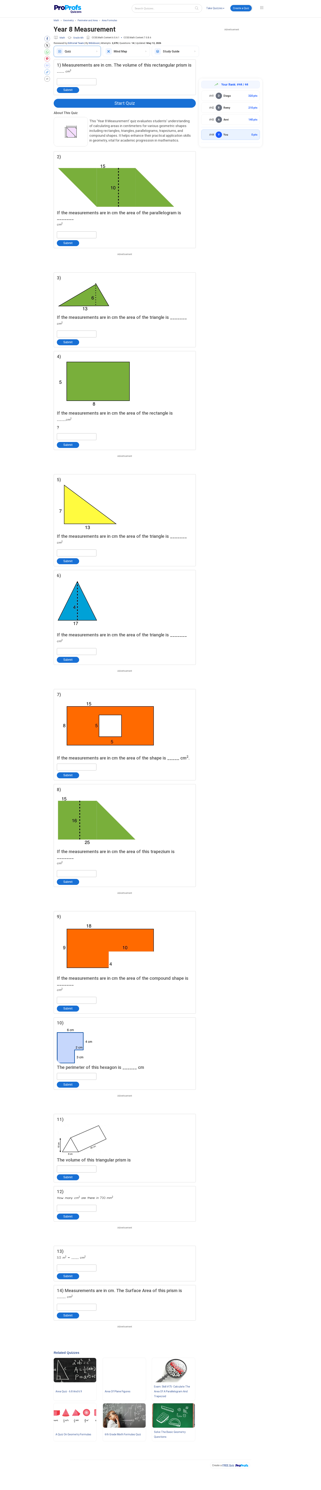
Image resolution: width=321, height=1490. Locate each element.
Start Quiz (124, 103)
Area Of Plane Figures (117, 1391)
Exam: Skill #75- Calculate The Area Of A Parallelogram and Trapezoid (172, 1391)
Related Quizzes (66, 1353)
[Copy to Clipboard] (48, 72)
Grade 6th (78, 37)
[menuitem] (215, 9)
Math (62, 37)
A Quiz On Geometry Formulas (73, 1434)
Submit (68, 90)
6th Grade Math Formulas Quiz (123, 1434)
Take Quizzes (214, 8)
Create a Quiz (241, 8)
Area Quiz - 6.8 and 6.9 (69, 1391)
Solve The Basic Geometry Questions (170, 1434)
